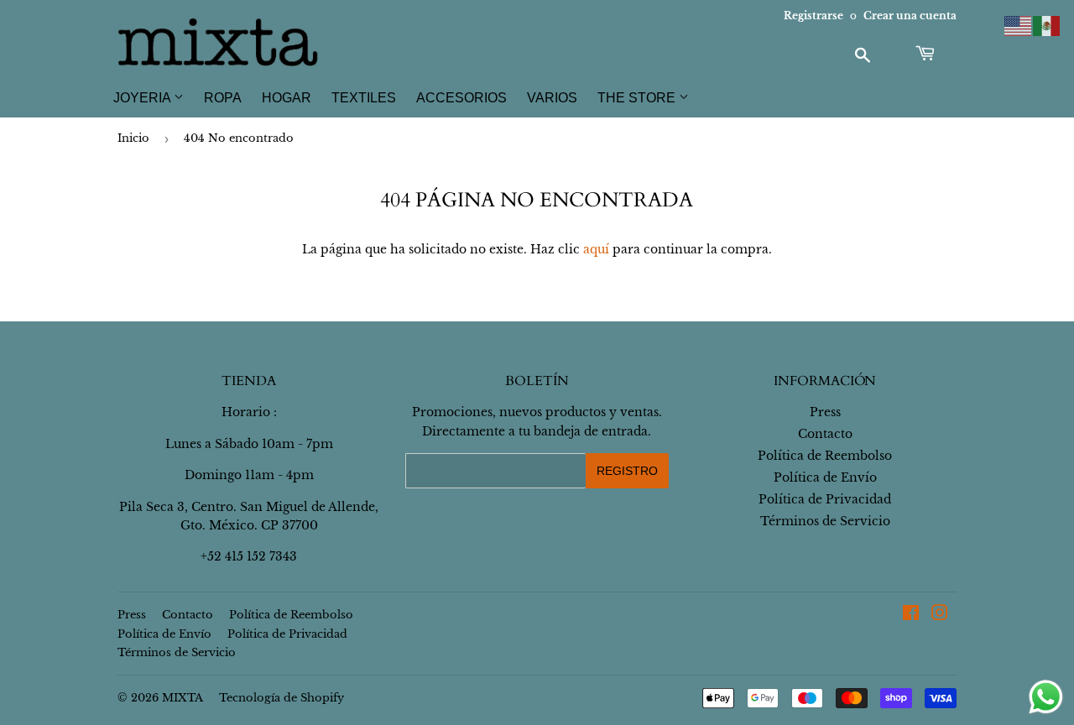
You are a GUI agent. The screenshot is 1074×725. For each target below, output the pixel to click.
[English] (1018, 25)
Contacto (825, 433)
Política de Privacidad (825, 499)
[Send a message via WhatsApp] (1046, 697)
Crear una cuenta (910, 15)
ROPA (223, 98)
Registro (627, 470)
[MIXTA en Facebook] (911, 615)
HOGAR (286, 98)
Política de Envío (825, 477)
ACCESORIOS (461, 98)
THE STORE (638, 98)
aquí (596, 249)
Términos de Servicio (825, 521)
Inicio (133, 138)
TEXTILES (363, 98)
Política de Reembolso (825, 455)
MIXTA (182, 698)
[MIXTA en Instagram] (939, 615)
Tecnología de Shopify (281, 698)
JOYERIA (143, 98)
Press (825, 412)
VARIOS (552, 98)
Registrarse (813, 15)
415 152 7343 (261, 556)
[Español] (1047, 25)
